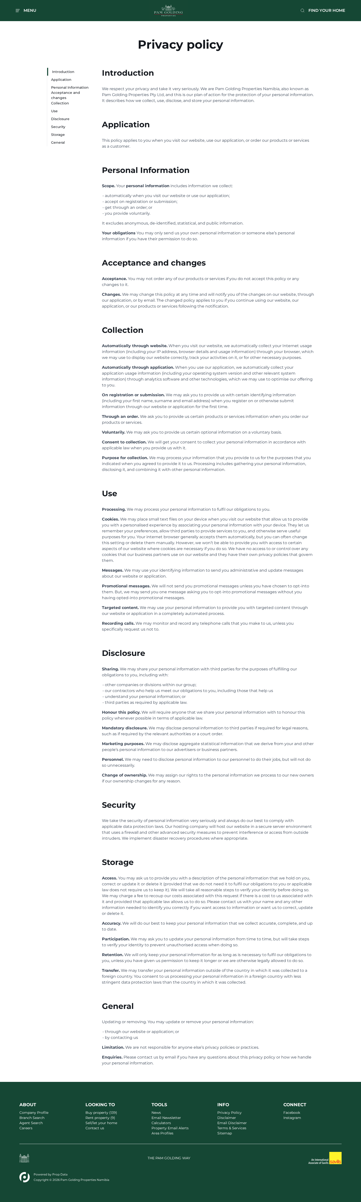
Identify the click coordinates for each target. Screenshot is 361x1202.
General (58, 142)
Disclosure (60, 119)
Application (61, 79)
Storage (58, 134)
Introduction (63, 72)
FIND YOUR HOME (326, 10)
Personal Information (70, 87)
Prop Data (60, 1174)
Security (58, 127)
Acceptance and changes (65, 95)
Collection (60, 103)
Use (54, 111)
